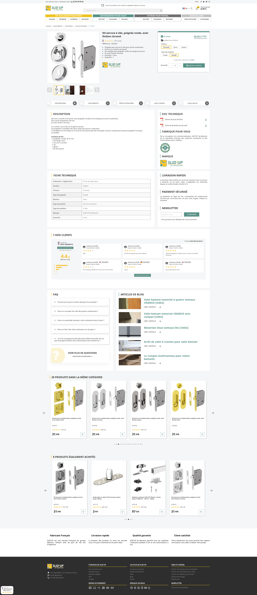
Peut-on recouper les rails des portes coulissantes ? (77, 311)
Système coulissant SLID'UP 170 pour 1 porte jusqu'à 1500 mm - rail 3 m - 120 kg (107, 498)
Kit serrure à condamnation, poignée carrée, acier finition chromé (146, 498)
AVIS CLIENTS (164, 103)
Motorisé (85, 19)
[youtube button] (203, 2)
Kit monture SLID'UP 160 (179, 497)
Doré (175, 47)
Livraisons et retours (137, 569)
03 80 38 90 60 (77, 1)
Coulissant (113, 19)
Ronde (174, 55)
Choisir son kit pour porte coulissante (184, 569)
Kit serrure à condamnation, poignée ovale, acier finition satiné (108, 419)
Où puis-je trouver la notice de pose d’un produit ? (77, 302)
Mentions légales (94, 574)
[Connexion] (192, 8)
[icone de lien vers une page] (91, 587)
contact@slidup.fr (56, 575)
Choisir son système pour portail (182, 574)
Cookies (91, 579)
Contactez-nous (64, 2)
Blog (196, 2)
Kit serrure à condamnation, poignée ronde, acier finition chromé (188, 419)
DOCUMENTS (98, 103)
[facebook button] (201, 2)
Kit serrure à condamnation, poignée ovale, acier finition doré (148, 419)
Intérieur (62, 19)
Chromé (166, 47)
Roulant (124, 19)
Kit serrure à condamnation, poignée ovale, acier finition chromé (68, 419)
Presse (132, 579)
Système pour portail (158, 16)
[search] (160, 10)
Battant (102, 19)
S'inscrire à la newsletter (179, 587)
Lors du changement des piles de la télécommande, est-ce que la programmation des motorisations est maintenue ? (79, 339)
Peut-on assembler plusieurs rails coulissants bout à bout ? (80, 320)
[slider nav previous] (49, 413)
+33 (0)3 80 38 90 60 (56, 578)
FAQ (131, 574)
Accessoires (204, 19)
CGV (90, 577)
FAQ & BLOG (197, 103)
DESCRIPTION (60, 103)
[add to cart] (82, 434)
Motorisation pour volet (113, 16)
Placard (52, 19)
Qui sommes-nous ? (96, 569)
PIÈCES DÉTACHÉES (130, 103)
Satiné (184, 47)
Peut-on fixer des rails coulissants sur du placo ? (76, 329)
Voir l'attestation (65, 248)
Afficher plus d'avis (142, 275)
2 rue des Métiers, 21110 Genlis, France (63, 573)
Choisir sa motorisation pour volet (183, 572)
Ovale (165, 55)
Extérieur (74, 19)
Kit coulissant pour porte (68, 16)
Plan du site (175, 579)
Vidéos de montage (178, 577)
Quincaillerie (197, 16)
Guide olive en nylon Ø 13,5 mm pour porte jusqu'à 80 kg (67, 498)
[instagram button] (209, 2)
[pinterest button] (206, 2)
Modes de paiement (137, 572)
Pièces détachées (190, 19)
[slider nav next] (208, 413)
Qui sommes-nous (52, 2)
